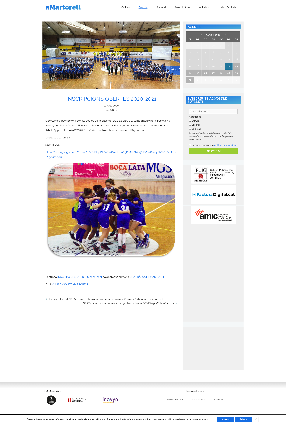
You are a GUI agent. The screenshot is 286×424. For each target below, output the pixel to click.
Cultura (125, 7)
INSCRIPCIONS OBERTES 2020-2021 (79, 276)
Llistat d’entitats (227, 7)
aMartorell (63, 7)
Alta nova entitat (199, 399)
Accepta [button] (226, 419)
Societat (161, 7)
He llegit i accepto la (214, 145)
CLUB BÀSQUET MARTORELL (148, 276)
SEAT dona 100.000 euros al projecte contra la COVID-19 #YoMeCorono (128, 303)
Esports (143, 7)
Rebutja (243, 419)
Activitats (204, 7)
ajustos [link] (203, 419)
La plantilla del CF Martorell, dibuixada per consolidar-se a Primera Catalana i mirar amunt (106, 299)
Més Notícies (182, 7)
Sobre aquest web (175, 399)
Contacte (218, 399)
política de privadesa (225, 145)
